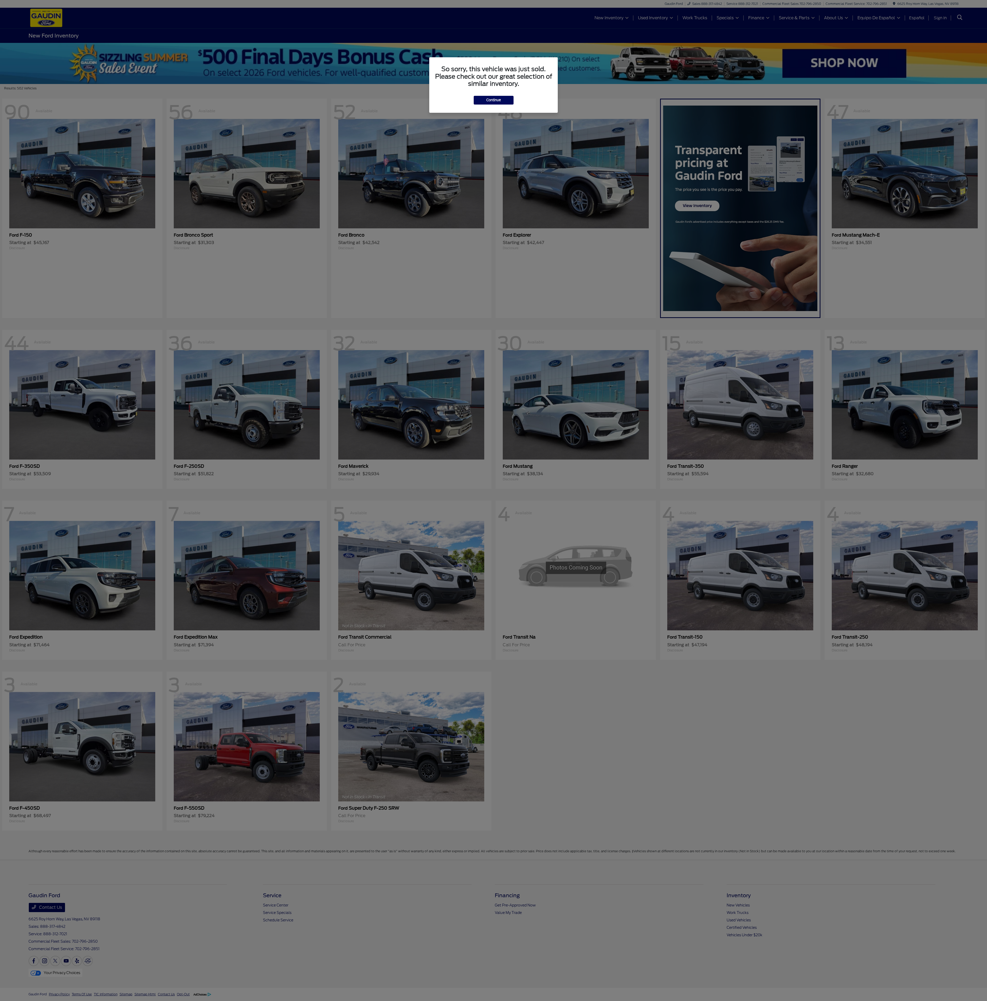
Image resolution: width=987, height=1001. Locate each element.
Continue (493, 100)
